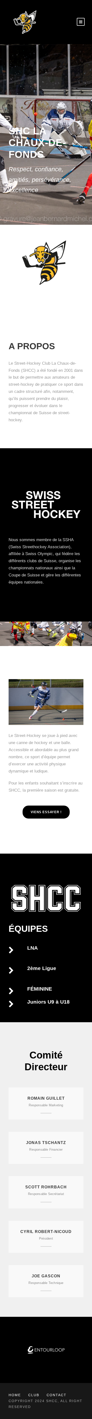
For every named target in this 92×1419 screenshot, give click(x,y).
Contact (56, 1395)
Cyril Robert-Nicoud (46, 1232)
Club (33, 1395)
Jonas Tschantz (46, 1143)
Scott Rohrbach (46, 1187)
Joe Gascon (46, 1276)
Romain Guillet (46, 1098)
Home (15, 1395)
